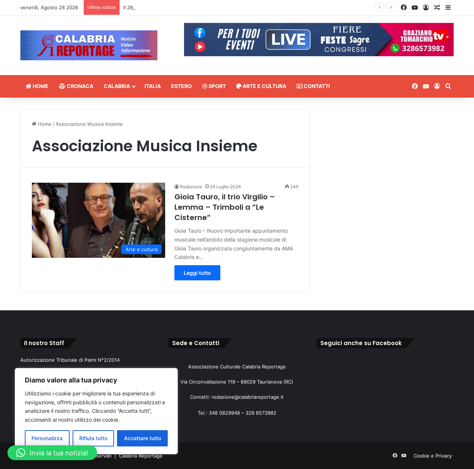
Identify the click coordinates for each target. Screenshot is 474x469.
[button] (52, 452)
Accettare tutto (142, 438)
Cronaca (79, 86)
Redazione (191, 186)
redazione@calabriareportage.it (247, 397)
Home (40, 86)
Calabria (117, 86)
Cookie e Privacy (433, 456)
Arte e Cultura (263, 86)
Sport (216, 86)
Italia (152, 86)
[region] (96, 411)
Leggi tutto (197, 273)
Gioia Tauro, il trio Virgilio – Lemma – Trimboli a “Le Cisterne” (224, 207)
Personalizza (47, 438)
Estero (181, 86)
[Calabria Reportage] (88, 45)
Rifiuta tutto (93, 438)
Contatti (316, 86)
